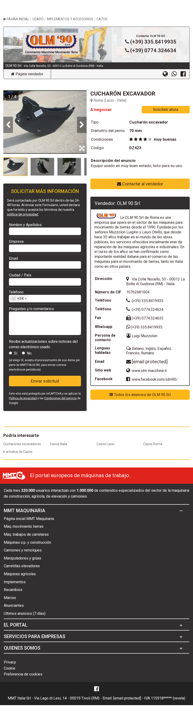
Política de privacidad (23, 398)
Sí (15, 353)
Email (13, 258)
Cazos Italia (58, 444)
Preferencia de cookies (23, 674)
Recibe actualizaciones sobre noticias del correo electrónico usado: (43, 344)
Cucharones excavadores (22, 444)
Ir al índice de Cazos (17, 452)
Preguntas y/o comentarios (31, 309)
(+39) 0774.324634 (153, 50)
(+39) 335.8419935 (153, 42)
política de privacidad (22, 214)
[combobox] (18, 298)
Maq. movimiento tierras (24, 526)
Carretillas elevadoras (22, 566)
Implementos (15, 582)
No (29, 353)
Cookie (9, 668)
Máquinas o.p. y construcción (27, 542)
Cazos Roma (152, 444)
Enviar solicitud (45, 381)
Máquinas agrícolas (20, 574)
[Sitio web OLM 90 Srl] (167, 73)
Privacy (10, 662)
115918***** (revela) (168, 698)
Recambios (13, 589)
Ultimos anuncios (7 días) (24, 613)
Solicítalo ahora (165, 109)
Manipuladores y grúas (22, 558)
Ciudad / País (20, 275)
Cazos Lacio (105, 444)
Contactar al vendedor (142, 183)
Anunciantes (14, 605)
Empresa (16, 241)
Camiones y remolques (23, 550)
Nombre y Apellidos (25, 225)
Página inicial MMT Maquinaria (29, 518)
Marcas (10, 597)
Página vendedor (29, 74)
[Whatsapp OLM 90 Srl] (176, 73)
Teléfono (16, 292)
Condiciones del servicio (60, 398)
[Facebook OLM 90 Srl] (185, 73)
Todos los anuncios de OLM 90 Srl (142, 394)
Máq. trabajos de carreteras (26, 534)
